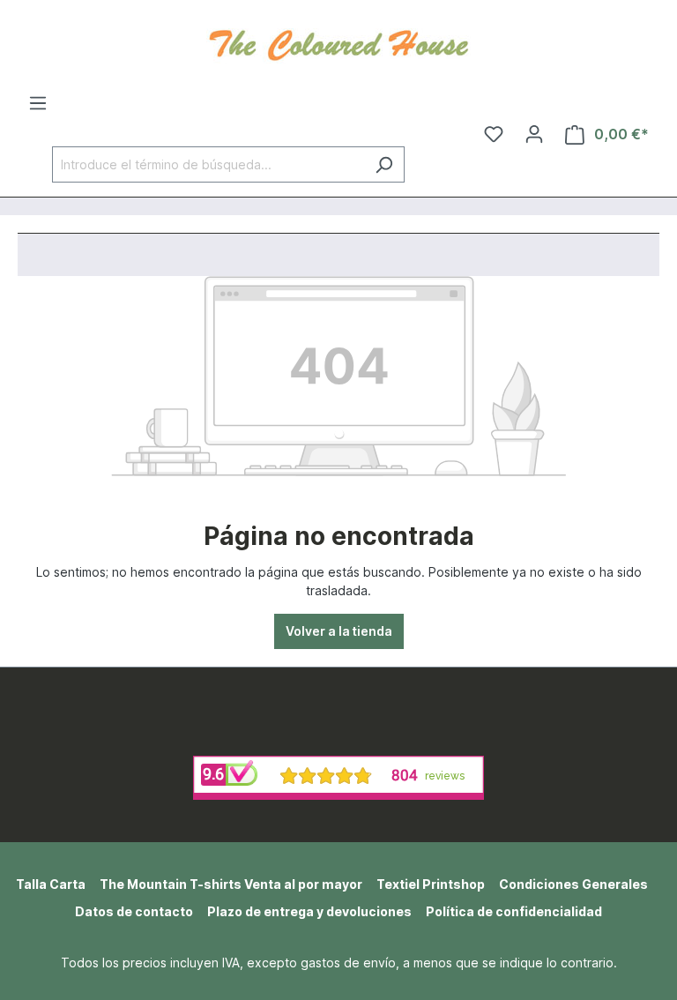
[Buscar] (384, 164)
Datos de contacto (134, 911)
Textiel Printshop (430, 884)
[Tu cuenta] (534, 134)
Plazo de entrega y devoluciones (309, 911)
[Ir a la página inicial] (338, 43)
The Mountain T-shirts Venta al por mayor (231, 884)
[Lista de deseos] (493, 134)
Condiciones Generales (573, 884)
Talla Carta (51, 884)
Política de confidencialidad (514, 911)
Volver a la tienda (339, 630)
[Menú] (38, 103)
